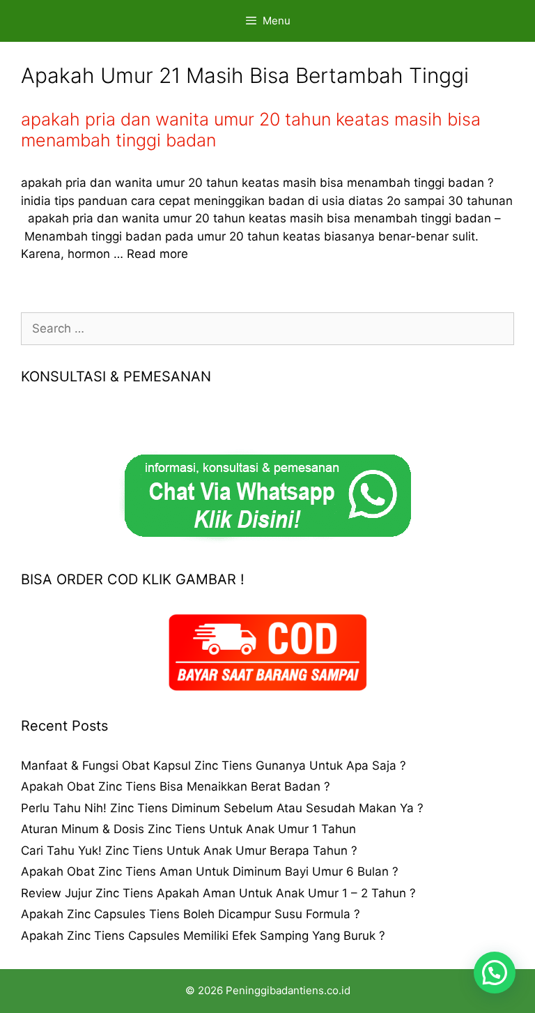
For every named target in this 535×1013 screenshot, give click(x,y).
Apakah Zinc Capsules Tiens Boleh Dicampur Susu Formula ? (190, 914)
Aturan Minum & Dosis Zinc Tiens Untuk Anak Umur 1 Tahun (188, 829)
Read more (157, 254)
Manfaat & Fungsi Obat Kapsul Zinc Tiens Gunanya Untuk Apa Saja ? (213, 765)
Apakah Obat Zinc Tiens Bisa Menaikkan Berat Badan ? (175, 786)
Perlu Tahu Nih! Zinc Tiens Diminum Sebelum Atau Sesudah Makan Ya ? (222, 808)
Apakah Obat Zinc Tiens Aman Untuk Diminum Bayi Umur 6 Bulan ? (209, 871)
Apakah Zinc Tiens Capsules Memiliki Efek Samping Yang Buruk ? (203, 936)
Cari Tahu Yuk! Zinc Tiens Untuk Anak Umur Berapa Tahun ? (189, 851)
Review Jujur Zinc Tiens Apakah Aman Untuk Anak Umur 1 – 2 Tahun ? (218, 893)
